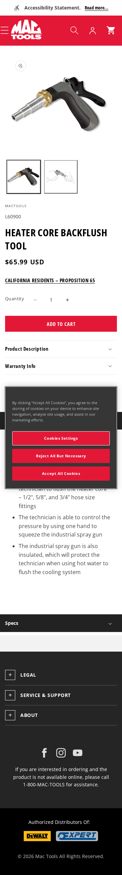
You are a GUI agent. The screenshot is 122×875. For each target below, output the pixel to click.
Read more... (96, 7)
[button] (74, 30)
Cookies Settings (61, 438)
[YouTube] (77, 753)
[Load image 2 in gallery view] (61, 177)
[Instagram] (61, 753)
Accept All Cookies (61, 473)
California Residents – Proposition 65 (50, 280)
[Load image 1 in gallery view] (24, 177)
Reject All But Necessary (61, 455)
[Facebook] (44, 753)
